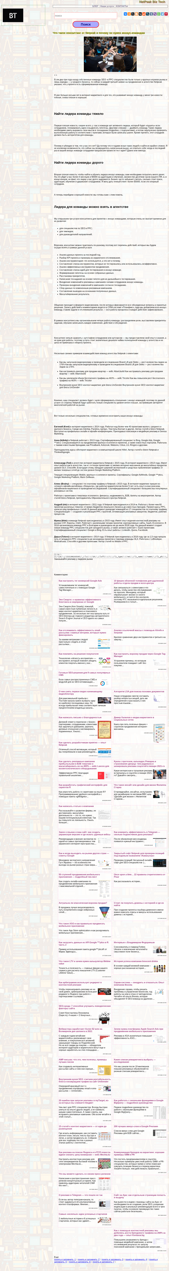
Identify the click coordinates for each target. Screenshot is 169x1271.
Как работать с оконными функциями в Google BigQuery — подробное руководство (138, 1101)
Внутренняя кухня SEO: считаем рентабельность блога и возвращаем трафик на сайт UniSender (85, 1080)
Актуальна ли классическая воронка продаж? (83, 903)
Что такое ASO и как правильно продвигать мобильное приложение (82, 925)
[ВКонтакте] (125, 14)
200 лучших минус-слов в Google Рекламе (136, 1126)
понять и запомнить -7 (103, 1262)
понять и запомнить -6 (80, 1262)
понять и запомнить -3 (112, 1259)
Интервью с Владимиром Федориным (134, 942)
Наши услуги (107, 6)
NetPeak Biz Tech (154, 2)
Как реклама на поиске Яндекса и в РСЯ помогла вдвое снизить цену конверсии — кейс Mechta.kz (84, 1153)
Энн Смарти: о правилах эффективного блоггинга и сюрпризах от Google (80, 601)
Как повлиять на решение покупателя (78, 654)
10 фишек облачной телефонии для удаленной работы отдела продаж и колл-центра (139, 582)
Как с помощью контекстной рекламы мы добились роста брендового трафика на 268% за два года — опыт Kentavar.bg (139, 1232)
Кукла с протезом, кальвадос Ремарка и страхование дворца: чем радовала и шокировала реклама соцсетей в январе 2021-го (139, 763)
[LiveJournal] (147, 14)
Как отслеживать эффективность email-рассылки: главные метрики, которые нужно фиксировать (82, 632)
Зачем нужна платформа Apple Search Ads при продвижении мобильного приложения (138, 1030)
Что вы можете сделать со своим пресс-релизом (85, 1174)
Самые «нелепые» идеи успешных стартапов (83, 1214)
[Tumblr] (151, 14)
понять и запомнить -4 (136, 1259)
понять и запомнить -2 (89, 1259)
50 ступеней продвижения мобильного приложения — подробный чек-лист (79, 875)
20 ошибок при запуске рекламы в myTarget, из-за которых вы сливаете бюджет (84, 1101)
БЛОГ (95, 6)
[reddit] (143, 14)
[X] (132, 14)
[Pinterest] (166, 14)
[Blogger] (136, 14)
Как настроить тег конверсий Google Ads (80, 581)
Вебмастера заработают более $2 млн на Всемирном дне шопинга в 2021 (80, 1030)
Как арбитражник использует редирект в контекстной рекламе (80, 983)
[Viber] (155, 14)
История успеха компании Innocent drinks (136, 961)
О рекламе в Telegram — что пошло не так (80, 1195)
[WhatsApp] (158, 14)
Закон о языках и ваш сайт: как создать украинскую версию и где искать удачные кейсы (84, 833)
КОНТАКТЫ (122, 6)
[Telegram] (162, 14)
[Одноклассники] (129, 14)
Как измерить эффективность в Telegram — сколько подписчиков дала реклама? (137, 833)
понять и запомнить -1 (65, 1259)
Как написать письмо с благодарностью (80, 717)
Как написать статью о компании (76, 806)
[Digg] (140, 14)
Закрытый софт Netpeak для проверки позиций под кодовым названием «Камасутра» (139, 854)
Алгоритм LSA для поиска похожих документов (139, 691)
